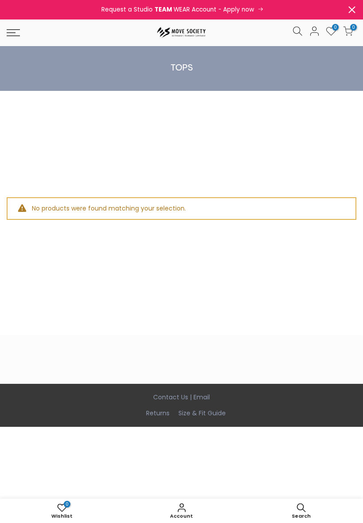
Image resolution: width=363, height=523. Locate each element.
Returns (158, 413)
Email (201, 397)
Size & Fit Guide (202, 413)
